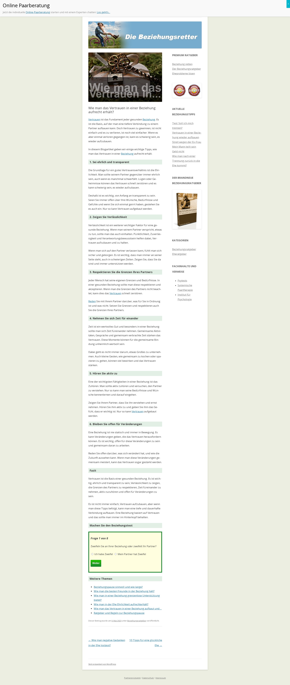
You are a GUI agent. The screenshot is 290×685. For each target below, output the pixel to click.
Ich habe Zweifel (103, 554)
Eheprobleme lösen (183, 73)
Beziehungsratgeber (136, 620)
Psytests (182, 280)
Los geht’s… (103, 12)
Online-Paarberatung (38, 12)
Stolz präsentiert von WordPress (102, 664)
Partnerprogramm (132, 678)
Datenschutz (148, 678)
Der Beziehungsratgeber (186, 68)
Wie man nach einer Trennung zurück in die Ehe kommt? (186, 160)
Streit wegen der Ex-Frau (186, 142)
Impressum (161, 678)
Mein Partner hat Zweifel (131, 554)
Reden (92, 301)
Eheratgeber (179, 254)
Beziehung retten (182, 64)
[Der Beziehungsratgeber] (187, 228)
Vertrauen (94, 119)
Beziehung (149, 119)
